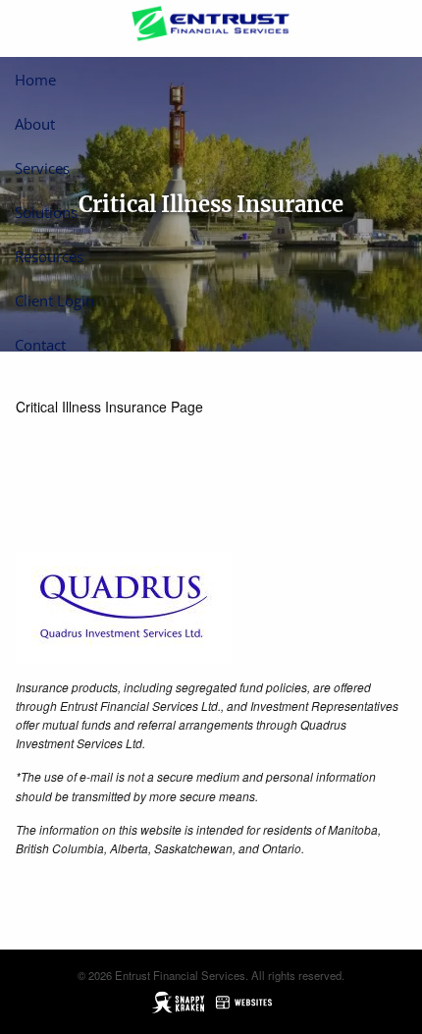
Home (35, 79)
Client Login (54, 300)
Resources (49, 256)
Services (42, 168)
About (35, 124)
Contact (40, 344)
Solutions (46, 212)
